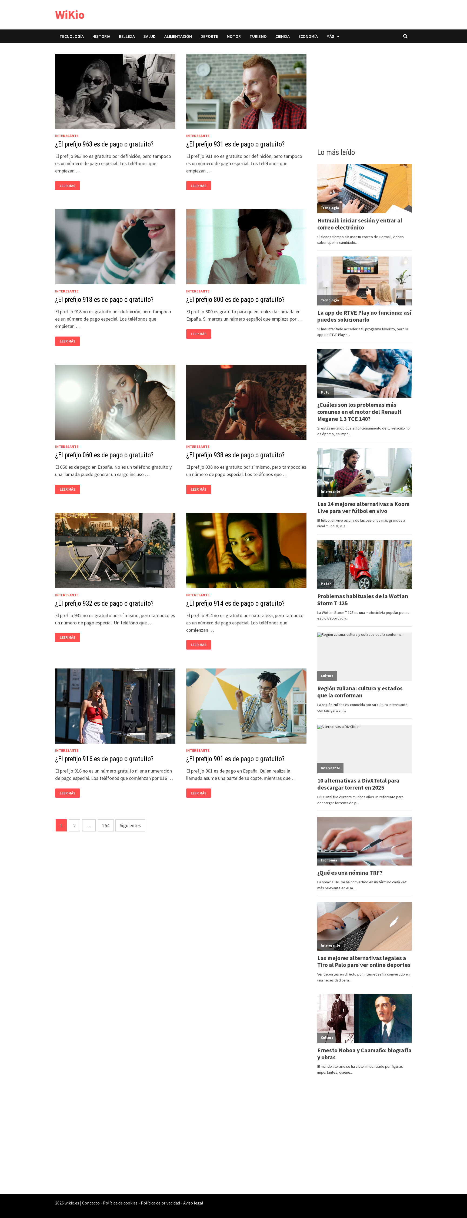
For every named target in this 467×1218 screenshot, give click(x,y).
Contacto (91, 1203)
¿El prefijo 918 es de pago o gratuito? (104, 300)
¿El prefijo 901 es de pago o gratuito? (235, 759)
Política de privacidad (160, 1203)
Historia (101, 36)
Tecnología (71, 36)
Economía (308, 36)
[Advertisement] (364, 94)
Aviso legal (193, 1203)
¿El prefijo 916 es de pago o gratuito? (104, 759)
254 (105, 825)
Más (330, 36)
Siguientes (130, 825)
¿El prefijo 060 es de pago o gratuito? (104, 455)
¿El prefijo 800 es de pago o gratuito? (235, 300)
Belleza (127, 36)
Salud (150, 36)
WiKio (70, 14)
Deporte (209, 36)
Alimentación (178, 36)
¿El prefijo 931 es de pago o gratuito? (235, 144)
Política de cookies (120, 1203)
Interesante (66, 135)
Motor (234, 36)
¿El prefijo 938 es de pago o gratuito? (235, 455)
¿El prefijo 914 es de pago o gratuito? (235, 603)
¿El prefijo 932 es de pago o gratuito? (104, 603)
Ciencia (282, 36)
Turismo (258, 36)
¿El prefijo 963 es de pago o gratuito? (104, 144)
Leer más (69, 186)
